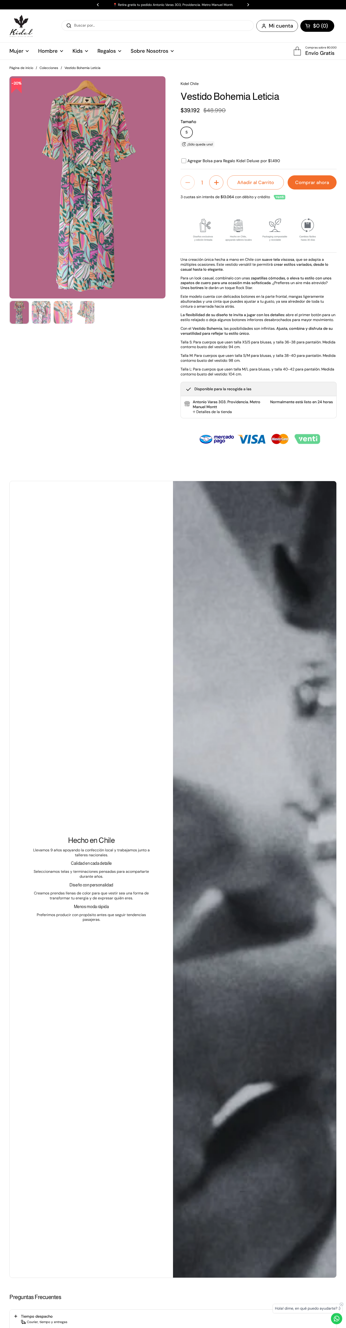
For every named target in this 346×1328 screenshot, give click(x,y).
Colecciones (49, 68)
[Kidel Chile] (21, 26)
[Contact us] (336, 1318)
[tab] (212, 412)
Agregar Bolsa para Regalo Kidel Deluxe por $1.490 (233, 160)
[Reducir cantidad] (188, 182)
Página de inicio (21, 68)
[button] (317, 26)
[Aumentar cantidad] (216, 182)
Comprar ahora (312, 182)
